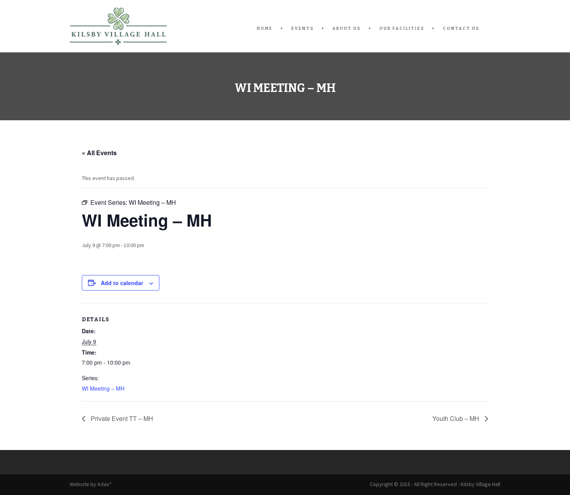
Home (265, 28)
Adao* (104, 484)
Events (302, 28)
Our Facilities (401, 28)
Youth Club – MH (456, 418)
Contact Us (461, 28)
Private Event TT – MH (121, 418)
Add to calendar (122, 283)
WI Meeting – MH (103, 388)
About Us (346, 28)
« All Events (99, 152)
